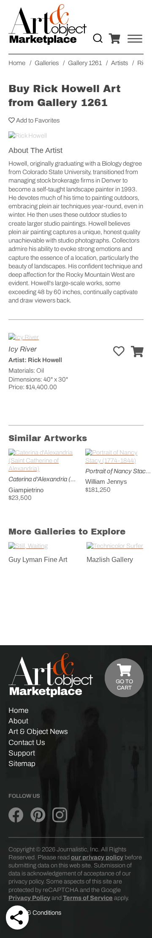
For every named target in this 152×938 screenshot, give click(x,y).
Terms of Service (88, 897)
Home (18, 710)
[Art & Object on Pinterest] (37, 815)
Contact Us (26, 743)
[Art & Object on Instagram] (59, 815)
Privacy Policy (29, 897)
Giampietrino (25, 490)
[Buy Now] (137, 352)
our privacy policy (97, 857)
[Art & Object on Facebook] (15, 815)
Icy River (22, 349)
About (18, 721)
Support (21, 753)
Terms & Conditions (34, 912)
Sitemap (21, 764)
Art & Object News (38, 732)
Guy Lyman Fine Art (37, 559)
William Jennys (106, 481)
